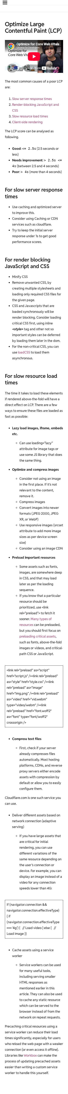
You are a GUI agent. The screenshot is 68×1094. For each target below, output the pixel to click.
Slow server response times (32, 99)
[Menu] (5, 2)
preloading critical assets (37, 636)
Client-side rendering (27, 122)
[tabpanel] (34, 558)
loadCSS (24, 352)
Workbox (30, 1055)
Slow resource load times (30, 116)
